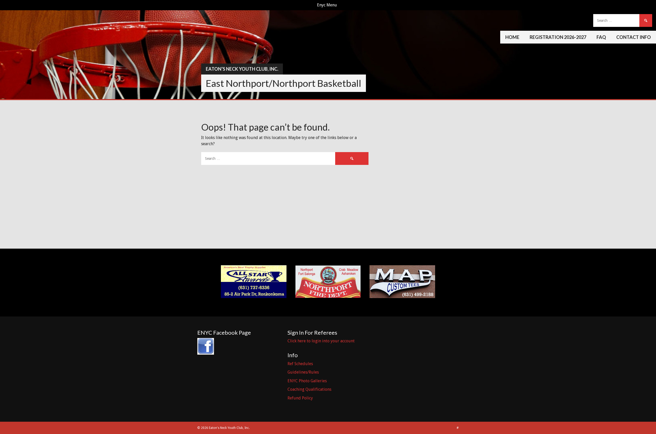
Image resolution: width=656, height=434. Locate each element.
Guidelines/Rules (303, 372)
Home (512, 37)
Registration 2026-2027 (558, 37)
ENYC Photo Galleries (307, 380)
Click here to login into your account (321, 340)
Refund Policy (300, 398)
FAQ (601, 37)
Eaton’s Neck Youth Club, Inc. (242, 69)
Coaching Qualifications (309, 389)
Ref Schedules (300, 363)
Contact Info (633, 37)
